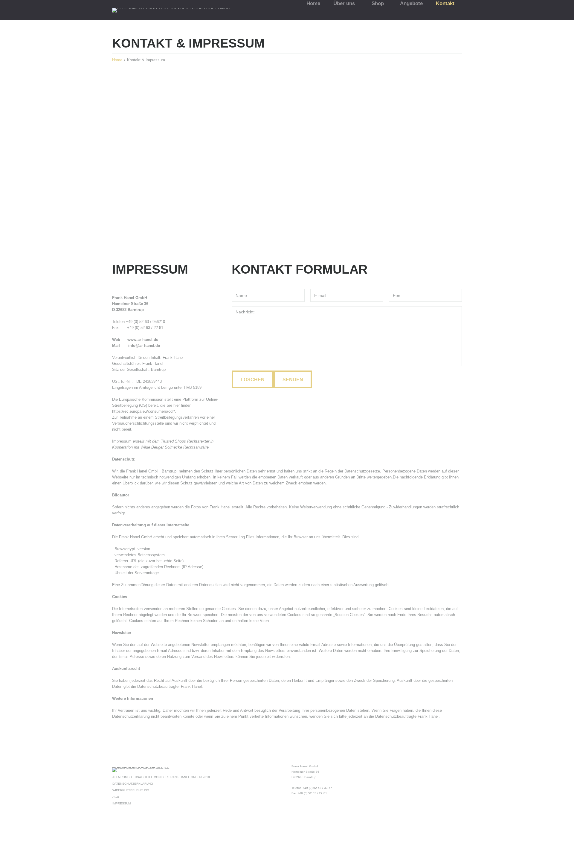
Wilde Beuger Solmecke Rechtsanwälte (175, 447)
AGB (115, 796)
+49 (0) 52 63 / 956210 (145, 321)
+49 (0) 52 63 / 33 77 (317, 787)
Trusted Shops (173, 441)
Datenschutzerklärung (132, 783)
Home (117, 60)
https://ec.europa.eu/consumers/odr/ (143, 411)
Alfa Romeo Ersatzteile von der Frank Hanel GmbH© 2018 (161, 777)
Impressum (121, 803)
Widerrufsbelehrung (130, 790)
